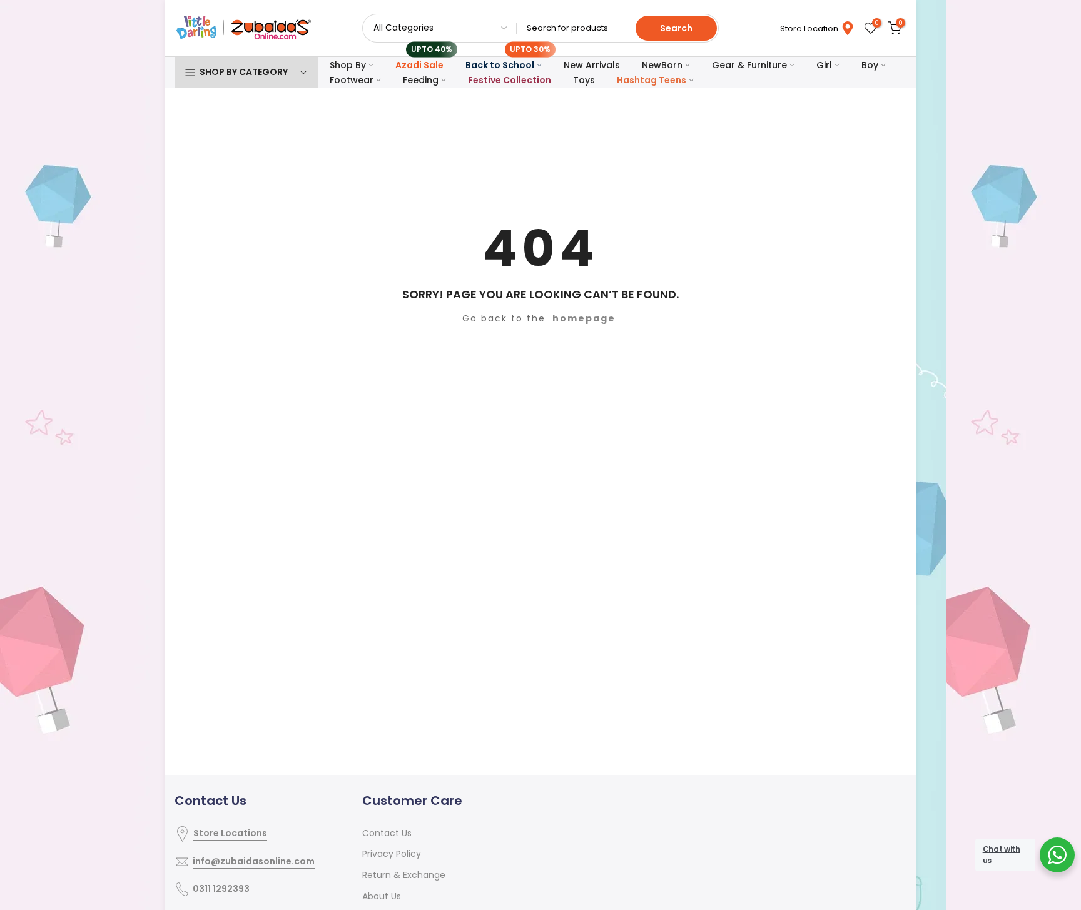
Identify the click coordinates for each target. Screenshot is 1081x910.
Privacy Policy (391, 853)
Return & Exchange (403, 875)
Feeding (421, 80)
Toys (584, 80)
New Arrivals (592, 65)
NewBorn (662, 65)
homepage (584, 318)
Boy (869, 65)
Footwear (351, 80)
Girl (824, 65)
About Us (381, 896)
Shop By (348, 65)
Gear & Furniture (749, 65)
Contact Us (387, 833)
